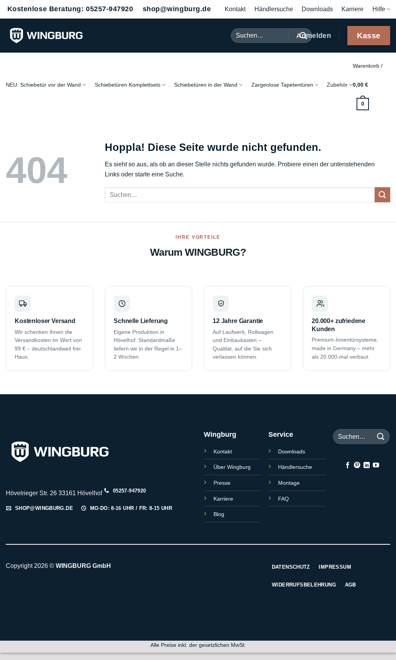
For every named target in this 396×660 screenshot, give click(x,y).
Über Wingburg (232, 467)
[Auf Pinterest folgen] (357, 465)
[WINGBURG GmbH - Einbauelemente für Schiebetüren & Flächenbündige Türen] (64, 36)
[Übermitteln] (382, 194)
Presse (221, 483)
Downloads (317, 9)
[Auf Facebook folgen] (347, 465)
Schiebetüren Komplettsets (127, 85)
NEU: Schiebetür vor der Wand (43, 85)
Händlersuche (273, 9)
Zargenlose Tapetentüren (282, 85)
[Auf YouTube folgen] (376, 465)
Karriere (352, 9)
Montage (289, 483)
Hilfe (378, 9)
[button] (371, 85)
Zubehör (337, 85)
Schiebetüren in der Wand (205, 85)
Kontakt (235, 9)
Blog (218, 514)
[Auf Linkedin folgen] (366, 465)
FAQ (283, 499)
